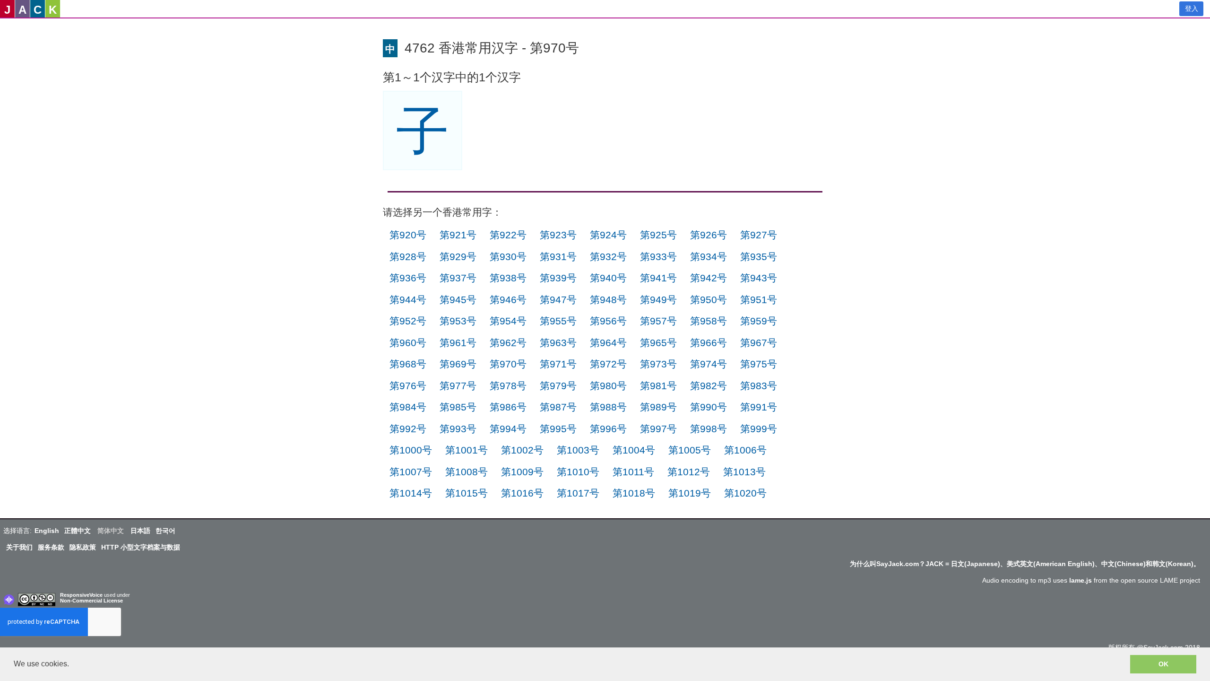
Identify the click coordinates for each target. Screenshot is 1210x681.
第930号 (508, 256)
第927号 (758, 234)
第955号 (558, 320)
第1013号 (744, 471)
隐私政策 (82, 547)
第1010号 (578, 471)
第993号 (458, 428)
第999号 (758, 428)
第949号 (658, 299)
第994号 (508, 428)
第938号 (508, 277)
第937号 (458, 277)
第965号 (658, 342)
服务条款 (51, 547)
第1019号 (689, 493)
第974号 (708, 363)
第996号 (608, 428)
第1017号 (578, 493)
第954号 (508, 320)
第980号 (608, 385)
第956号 (608, 320)
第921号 (458, 234)
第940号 (608, 277)
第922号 (508, 234)
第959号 (758, 320)
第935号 (758, 256)
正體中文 (77, 530)
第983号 (758, 385)
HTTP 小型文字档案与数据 (140, 547)
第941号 (658, 277)
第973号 (658, 363)
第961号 (458, 342)
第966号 (708, 342)
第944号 (407, 299)
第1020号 (745, 493)
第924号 (608, 234)
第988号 (608, 407)
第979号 (558, 385)
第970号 (508, 363)
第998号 (708, 428)
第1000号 (410, 450)
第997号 (658, 428)
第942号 (708, 277)
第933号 (658, 256)
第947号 (558, 299)
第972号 (608, 363)
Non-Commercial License (91, 600)
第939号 (558, 277)
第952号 (407, 320)
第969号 (458, 363)
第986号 (508, 407)
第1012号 (688, 471)
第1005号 (689, 450)
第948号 (608, 299)
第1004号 (634, 450)
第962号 (508, 342)
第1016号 (522, 493)
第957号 (658, 320)
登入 (1191, 8)
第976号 (407, 385)
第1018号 (634, 493)
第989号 (658, 407)
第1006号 (745, 450)
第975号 (758, 363)
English (47, 530)
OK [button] (1163, 664)
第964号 (608, 342)
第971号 (558, 363)
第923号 (558, 234)
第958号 (708, 320)
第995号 (558, 428)
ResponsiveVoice (81, 595)
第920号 (407, 234)
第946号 (508, 299)
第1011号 (633, 471)
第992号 (407, 428)
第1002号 (522, 450)
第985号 (458, 407)
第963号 (558, 342)
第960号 (407, 342)
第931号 (558, 256)
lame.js (1080, 580)
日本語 (140, 530)
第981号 (658, 385)
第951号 (758, 299)
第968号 (407, 363)
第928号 (407, 256)
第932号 (608, 256)
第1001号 (466, 450)
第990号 (708, 407)
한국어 (165, 530)
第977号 (458, 385)
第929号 (458, 256)
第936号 (407, 277)
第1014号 (410, 493)
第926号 (708, 234)
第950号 (708, 299)
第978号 (508, 385)
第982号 (708, 385)
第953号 (458, 320)
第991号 (758, 407)
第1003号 (578, 450)
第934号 (708, 256)
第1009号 (522, 471)
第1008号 (466, 471)
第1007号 (410, 471)
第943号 (758, 277)
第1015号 (466, 493)
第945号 (458, 299)
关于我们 (19, 547)
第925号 (658, 234)
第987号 (558, 407)
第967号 (758, 342)
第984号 (407, 407)
